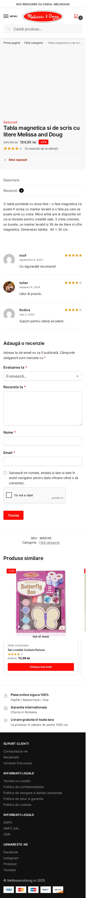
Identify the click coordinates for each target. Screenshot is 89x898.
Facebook (10, 852)
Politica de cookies (17, 805)
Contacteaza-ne (15, 751)
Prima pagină (11, 42)
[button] (77, 16)
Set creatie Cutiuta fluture (26, 650)
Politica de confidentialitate (23, 787)
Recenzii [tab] (12, 190)
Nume (9, 432)
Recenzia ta (14, 387)
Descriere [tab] (11, 180)
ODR (6, 834)
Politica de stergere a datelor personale (32, 793)
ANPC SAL (11, 828)
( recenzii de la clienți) (41, 148)
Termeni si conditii (16, 781)
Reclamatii (11, 757)
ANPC (7, 822)
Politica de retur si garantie (23, 799)
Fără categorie (33, 42)
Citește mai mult (41, 667)
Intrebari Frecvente (17, 763)
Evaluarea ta (15, 367)
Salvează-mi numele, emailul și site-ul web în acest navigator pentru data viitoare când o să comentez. (43, 478)
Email (9, 452)
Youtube (9, 870)
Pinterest (10, 864)
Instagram (10, 858)
